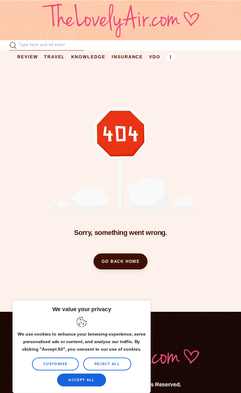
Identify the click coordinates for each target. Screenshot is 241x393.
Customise (55, 364)
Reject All (107, 364)
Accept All (81, 380)
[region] (82, 346)
